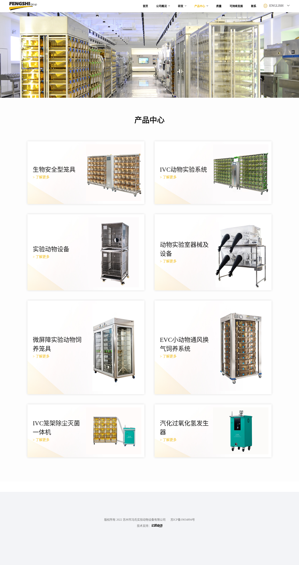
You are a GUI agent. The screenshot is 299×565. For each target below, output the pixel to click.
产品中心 (199, 6)
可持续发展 (236, 6)
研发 (180, 6)
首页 (145, 6)
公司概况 (161, 6)
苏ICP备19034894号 (182, 519)
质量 (219, 6)
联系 (253, 6)
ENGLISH (276, 5)
